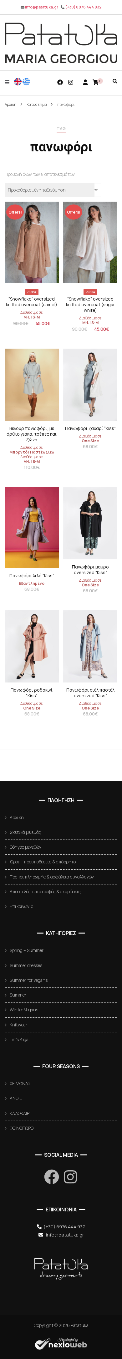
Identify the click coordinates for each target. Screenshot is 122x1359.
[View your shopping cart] (96, 82)
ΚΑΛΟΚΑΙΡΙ (20, 1113)
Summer (18, 995)
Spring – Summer (26, 950)
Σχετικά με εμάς (25, 832)
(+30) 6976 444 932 (83, 7)
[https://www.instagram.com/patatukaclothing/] (70, 1177)
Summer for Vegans (29, 980)
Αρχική (17, 817)
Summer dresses (26, 965)
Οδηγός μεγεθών (25, 847)
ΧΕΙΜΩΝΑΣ (20, 1083)
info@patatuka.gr (41, 7)
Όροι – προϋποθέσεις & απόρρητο (43, 862)
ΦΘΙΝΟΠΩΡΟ (21, 1128)
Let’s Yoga (19, 1039)
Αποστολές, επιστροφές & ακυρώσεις (45, 891)
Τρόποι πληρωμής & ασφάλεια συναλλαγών (52, 877)
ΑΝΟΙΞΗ (18, 1098)
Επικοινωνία (21, 906)
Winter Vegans (24, 1010)
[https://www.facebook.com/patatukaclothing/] (51, 1177)
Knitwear (18, 1025)
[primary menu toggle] (9, 82)
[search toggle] (115, 81)
